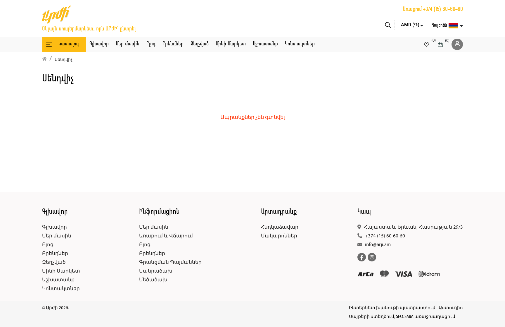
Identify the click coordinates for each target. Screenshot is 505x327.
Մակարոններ (279, 236)
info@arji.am (378, 244)
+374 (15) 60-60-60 (443, 9)
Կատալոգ (68, 44)
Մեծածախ (153, 280)
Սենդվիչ (63, 60)
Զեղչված (200, 44)
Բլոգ (150, 44)
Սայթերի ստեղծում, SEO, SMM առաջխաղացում (402, 317)
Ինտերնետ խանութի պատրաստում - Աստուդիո (406, 308)
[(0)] (426, 44)
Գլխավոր (99, 44)
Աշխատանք (265, 44)
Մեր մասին (127, 44)
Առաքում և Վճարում (166, 236)
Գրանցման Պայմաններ (170, 262)
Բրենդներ (173, 44)
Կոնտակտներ (300, 44)
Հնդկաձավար (279, 227)
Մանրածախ (155, 271)
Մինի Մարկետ (231, 44)
